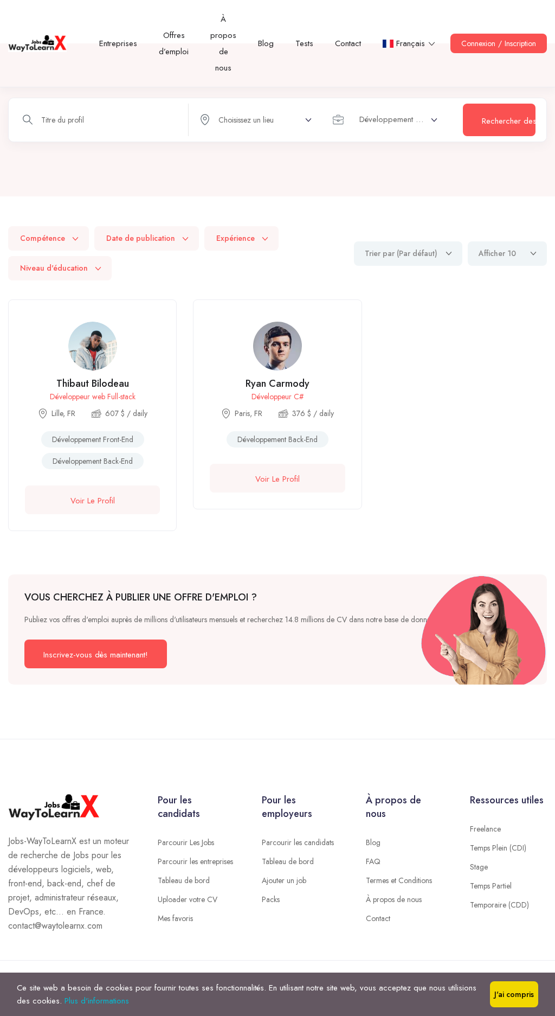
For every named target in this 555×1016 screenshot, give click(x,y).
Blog (266, 43)
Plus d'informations (96, 1001)
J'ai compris (514, 994)
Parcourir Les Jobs (186, 842)
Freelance (485, 828)
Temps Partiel (491, 885)
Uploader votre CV (187, 899)
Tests (304, 43)
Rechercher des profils (508, 121)
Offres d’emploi (174, 43)
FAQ (373, 861)
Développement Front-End (92, 439)
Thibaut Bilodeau (92, 383)
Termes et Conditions (399, 880)
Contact (348, 43)
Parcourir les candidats (298, 842)
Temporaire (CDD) (499, 904)
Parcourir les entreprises (195, 861)
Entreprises (118, 43)
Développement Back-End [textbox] (398, 119)
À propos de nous (223, 43)
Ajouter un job (284, 880)
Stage (479, 866)
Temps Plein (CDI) (498, 847)
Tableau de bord (184, 880)
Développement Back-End (93, 461)
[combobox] (388, 120)
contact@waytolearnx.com (55, 925)
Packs (271, 899)
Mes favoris (175, 918)
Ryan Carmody (277, 383)
